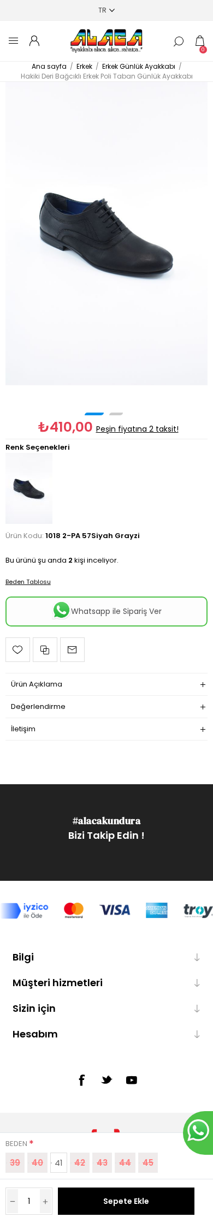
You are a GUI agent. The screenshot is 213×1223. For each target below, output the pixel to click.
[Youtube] (132, 1080)
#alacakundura (107, 820)
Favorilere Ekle (17, 649)
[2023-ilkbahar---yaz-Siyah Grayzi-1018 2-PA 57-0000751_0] (106, 233)
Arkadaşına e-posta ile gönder (72, 649)
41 (59, 1162)
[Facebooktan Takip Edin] (81, 1080)
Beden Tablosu (28, 581)
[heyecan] (106, 1079)
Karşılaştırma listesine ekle (45, 649)
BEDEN (17, 1143)
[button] (94, 414)
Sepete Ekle (126, 1201)
